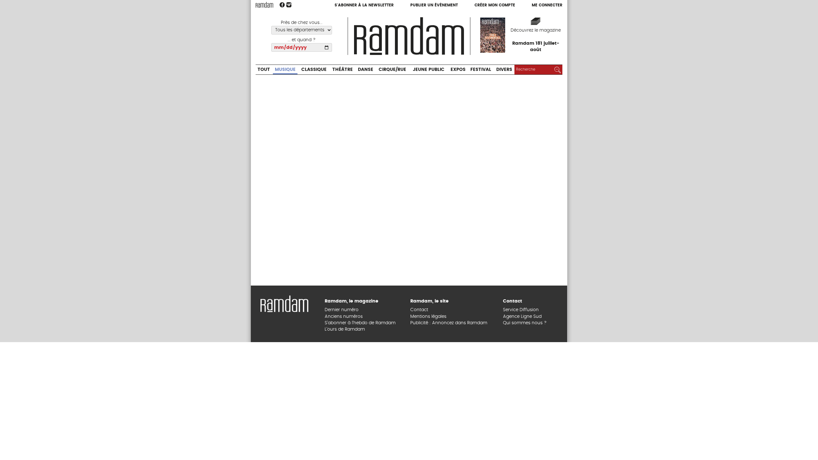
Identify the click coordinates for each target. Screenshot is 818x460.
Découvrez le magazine (536, 30)
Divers (550, 17)
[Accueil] (409, 35)
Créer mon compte (495, 5)
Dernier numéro (342, 427)
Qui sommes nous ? (525, 441)
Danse (385, 17)
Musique (290, 17)
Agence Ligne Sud (522, 434)
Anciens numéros (344, 434)
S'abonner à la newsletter (364, 5)
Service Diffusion (521, 427)
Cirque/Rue (417, 17)
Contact (419, 427)
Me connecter (547, 5)
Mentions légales (428, 434)
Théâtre (359, 17)
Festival (522, 17)
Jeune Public (461, 17)
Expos (495, 17)
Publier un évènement (434, 5)
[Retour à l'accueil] (284, 421)
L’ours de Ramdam (345, 447)
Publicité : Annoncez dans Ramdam (448, 441)
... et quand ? (302, 40)
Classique (324, 17)
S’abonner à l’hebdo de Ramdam (360, 441)
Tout (265, 17)
